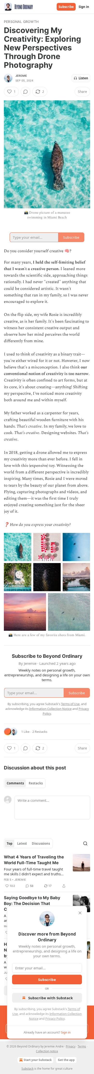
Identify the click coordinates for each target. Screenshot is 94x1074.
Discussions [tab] (41, 843)
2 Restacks (39, 731)
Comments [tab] (15, 783)
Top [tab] (9, 843)
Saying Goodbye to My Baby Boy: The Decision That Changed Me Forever (32, 903)
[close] (80, 913)
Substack (27, 1069)
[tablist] (25, 783)
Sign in (84, 7)
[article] (47, 871)
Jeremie (21, 75)
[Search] (85, 843)
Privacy (70, 1046)
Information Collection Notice (50, 709)
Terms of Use (70, 704)
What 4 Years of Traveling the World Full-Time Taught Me (34, 860)
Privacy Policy (55, 1018)
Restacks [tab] (36, 783)
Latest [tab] (22, 843)
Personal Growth (21, 22)
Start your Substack (38, 1060)
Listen (83, 78)
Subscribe (66, 7)
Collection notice (47, 1051)
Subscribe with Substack (50, 997)
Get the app (66, 1060)
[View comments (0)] (25, 91)
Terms (82, 1046)
